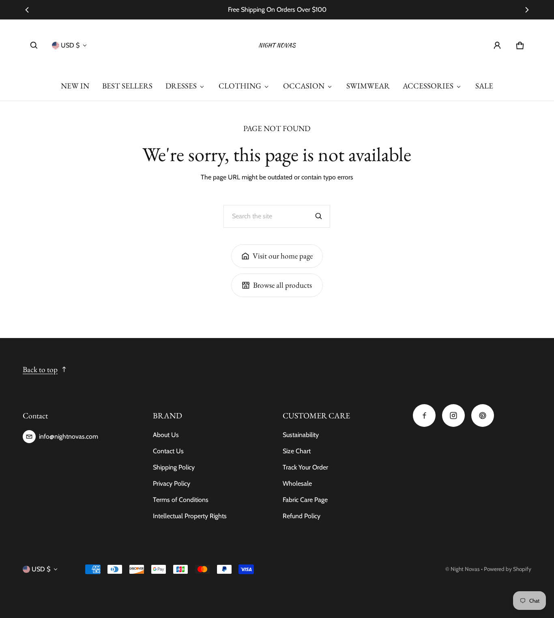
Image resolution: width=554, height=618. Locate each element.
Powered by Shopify (507, 569)
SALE (484, 86)
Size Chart (297, 451)
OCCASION (303, 86)
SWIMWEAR (368, 86)
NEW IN (75, 86)
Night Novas (465, 569)
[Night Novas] (277, 45)
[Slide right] (526, 10)
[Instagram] (453, 415)
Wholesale (297, 483)
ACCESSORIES (428, 86)
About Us (166, 435)
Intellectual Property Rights (190, 516)
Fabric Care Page (305, 500)
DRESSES (181, 86)
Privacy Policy (171, 483)
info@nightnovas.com (68, 436)
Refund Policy (301, 516)
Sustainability (301, 435)
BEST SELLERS (127, 86)
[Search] (318, 216)
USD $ (70, 45)
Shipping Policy (174, 467)
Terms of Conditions (180, 500)
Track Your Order (305, 467)
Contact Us (168, 451)
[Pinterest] (482, 415)
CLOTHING (240, 86)
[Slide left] (27, 10)
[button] (34, 45)
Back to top (40, 369)
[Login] (497, 45)
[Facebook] (424, 415)
